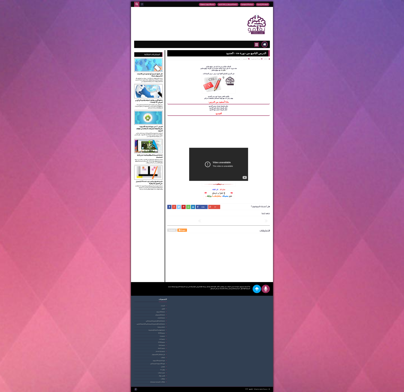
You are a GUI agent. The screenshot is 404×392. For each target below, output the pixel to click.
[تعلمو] (257, 35)
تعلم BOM (161, 333)
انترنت (163, 305)
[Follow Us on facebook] (135, 389)
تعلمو (251, 389)
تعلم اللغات (161, 318)
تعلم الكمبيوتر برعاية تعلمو (228, 4)
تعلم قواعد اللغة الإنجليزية (157, 330)
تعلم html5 (161, 348)
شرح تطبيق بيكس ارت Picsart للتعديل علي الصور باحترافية (149, 182)
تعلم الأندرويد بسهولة (207, 4)
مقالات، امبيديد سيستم (157, 382)
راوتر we (162, 369)
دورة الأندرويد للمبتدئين (157, 363)
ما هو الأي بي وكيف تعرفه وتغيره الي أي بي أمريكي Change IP (149, 101)
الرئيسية (245, 59)
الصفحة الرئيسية (262, 4)
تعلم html (162, 345)
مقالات (163, 379)
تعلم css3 (162, 339)
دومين (163, 366)
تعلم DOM (161, 342)
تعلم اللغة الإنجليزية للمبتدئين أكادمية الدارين (151, 324)
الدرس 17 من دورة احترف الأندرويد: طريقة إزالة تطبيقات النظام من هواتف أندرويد (149, 129)
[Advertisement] (172, 24)
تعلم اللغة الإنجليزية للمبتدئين (155, 321)
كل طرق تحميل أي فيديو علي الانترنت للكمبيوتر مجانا (150, 75)
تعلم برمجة (237, 59)
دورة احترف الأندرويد (159, 360)
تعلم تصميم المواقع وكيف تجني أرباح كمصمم (150, 156)
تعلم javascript (160, 351)
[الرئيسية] (264, 44)
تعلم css (230, 59)
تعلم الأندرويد (160, 312)
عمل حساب (161, 373)
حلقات (163, 357)
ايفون (163, 309)
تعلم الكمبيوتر (160, 315)
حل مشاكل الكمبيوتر (158, 354)
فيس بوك (162, 376)
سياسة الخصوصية (247, 4)
